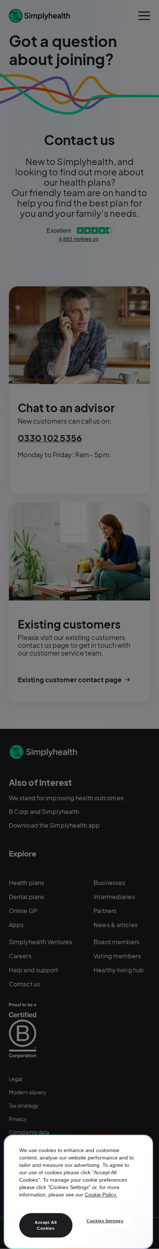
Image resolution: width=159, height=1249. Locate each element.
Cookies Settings (105, 1221)
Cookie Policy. (101, 1195)
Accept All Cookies (46, 1225)
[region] (78, 1192)
